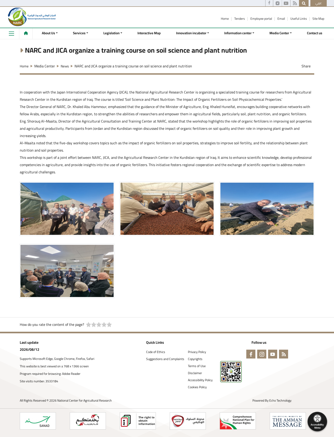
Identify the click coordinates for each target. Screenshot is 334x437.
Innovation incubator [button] (191, 33)
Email (281, 19)
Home (225, 19)
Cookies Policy (197, 387)
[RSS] (295, 3)
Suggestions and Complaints (165, 359)
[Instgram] (277, 3)
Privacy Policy (197, 352)
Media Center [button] (279, 33)
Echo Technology (280, 400)
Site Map (318, 19)
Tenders (240, 19)
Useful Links (299, 19)
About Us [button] (48, 33)
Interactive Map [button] (149, 33)
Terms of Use (197, 366)
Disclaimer (195, 373)
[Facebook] (269, 3)
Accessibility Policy (200, 380)
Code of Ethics (155, 352)
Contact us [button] (314, 33)
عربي (318, 3)
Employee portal (261, 19)
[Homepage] (26, 33)
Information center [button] (238, 33)
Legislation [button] (111, 33)
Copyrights (195, 359)
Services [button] (79, 33)
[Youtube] (286, 3)
